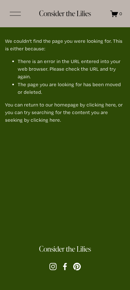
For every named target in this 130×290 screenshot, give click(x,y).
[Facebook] (65, 266)
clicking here (101, 105)
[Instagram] (53, 266)
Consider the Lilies (65, 13)
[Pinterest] (77, 266)
